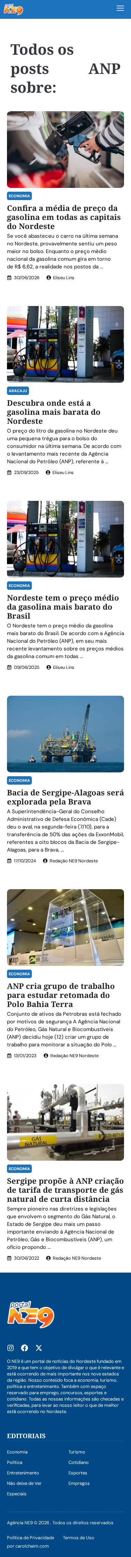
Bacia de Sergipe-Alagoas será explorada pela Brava (65, 797)
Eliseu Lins (63, 278)
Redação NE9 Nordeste (74, 861)
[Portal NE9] (13, 9)
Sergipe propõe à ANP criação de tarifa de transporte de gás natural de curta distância (65, 1189)
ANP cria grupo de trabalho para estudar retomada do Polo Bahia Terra (61, 994)
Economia (19, 195)
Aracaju (18, 390)
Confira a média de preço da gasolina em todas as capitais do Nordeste (64, 217)
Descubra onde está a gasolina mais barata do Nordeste (54, 411)
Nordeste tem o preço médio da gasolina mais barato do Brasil (63, 606)
